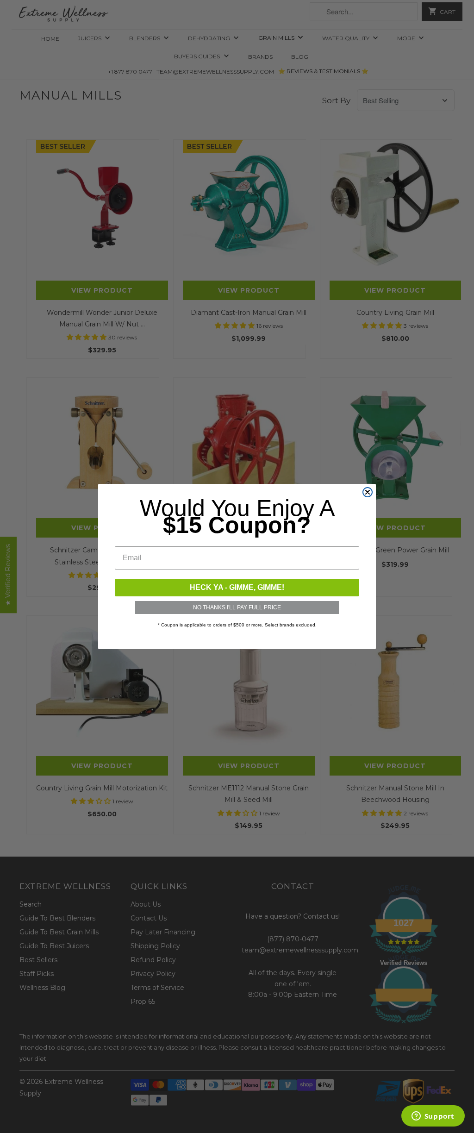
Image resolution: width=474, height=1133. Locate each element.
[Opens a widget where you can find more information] (433, 1116)
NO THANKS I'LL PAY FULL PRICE (237, 607)
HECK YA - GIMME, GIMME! (237, 587)
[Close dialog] (367, 492)
